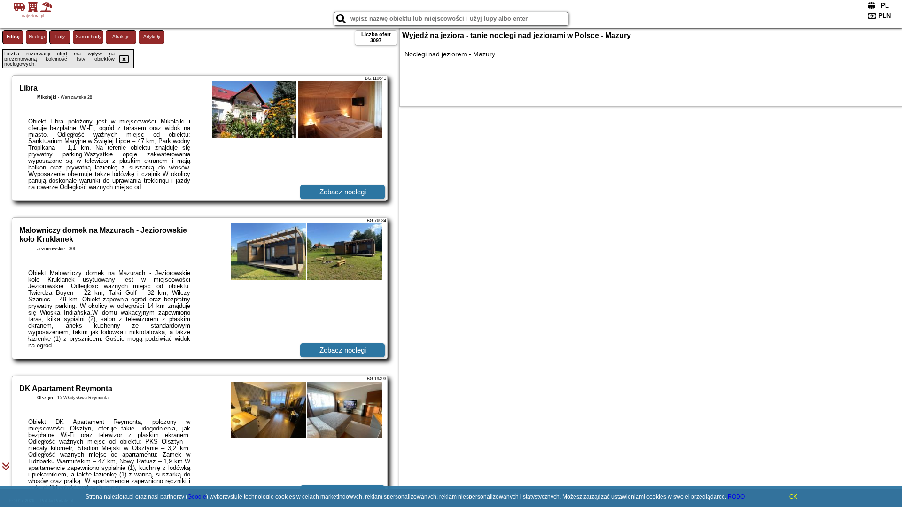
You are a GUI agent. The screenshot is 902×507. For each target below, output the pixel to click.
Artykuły (151, 36)
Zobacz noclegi (342, 192)
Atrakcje (121, 36)
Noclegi (37, 36)
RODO (736, 496)
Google (196, 496)
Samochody (88, 36)
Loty (60, 36)
